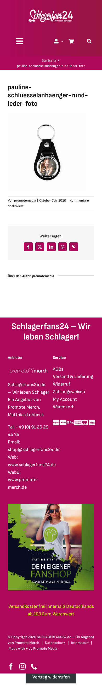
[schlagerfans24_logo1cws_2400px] (51, 9)
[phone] (34, 666)
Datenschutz (55, 643)
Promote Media (45, 648)
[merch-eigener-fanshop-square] (51, 506)
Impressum (80, 643)
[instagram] (22, 666)
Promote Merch (27, 643)
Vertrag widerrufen (51, 677)
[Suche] (89, 41)
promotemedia (25, 200)
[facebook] (11, 666)
